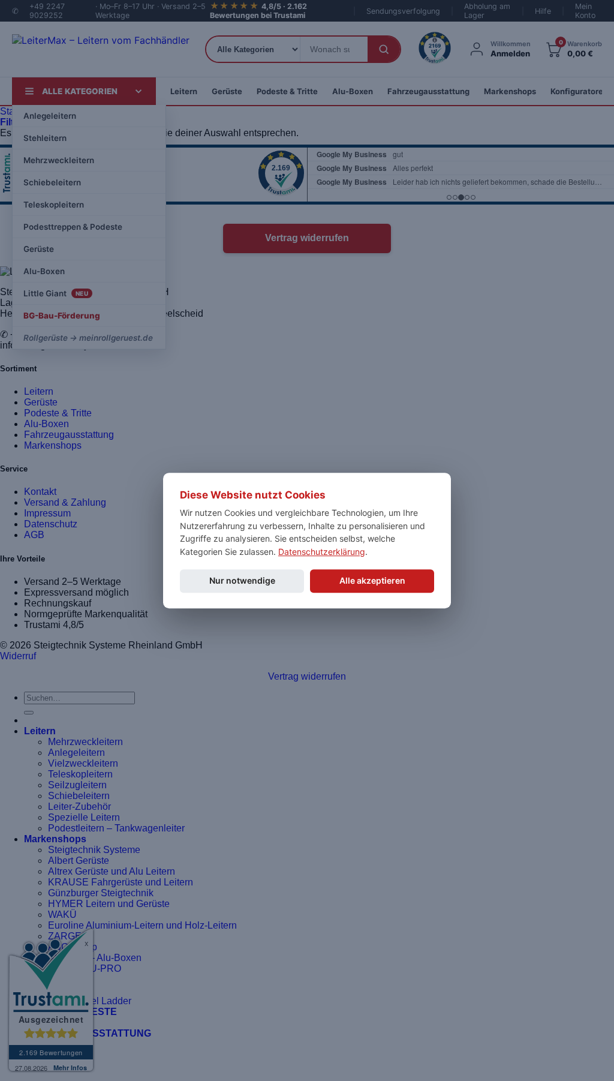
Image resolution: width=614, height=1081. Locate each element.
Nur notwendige (242, 580)
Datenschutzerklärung (321, 551)
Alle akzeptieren (372, 580)
